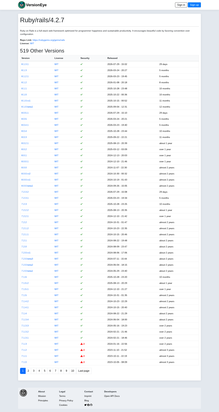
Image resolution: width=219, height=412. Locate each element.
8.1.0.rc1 (25, 100)
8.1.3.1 (25, 64)
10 (72, 370)
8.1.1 (24, 88)
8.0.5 (24, 119)
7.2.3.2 (25, 192)
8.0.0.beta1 (27, 185)
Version (25, 58)
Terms (62, 396)
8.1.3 (24, 70)
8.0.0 (24, 167)
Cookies (63, 405)
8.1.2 (24, 82)
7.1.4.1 (25, 307)
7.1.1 (24, 356)
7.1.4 (24, 313)
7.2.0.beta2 (27, 265)
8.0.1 (24, 155)
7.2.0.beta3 (27, 258)
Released (112, 58)
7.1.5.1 (25, 289)
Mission (42, 396)
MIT (32, 43)
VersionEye (36, 5)
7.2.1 (24, 240)
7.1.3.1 (25, 337)
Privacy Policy (66, 400)
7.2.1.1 (25, 234)
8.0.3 (24, 137)
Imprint (87, 396)
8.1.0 (24, 94)
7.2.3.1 (25, 198)
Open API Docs (112, 396)
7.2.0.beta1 (27, 271)
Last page (83, 370)
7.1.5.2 (25, 283)
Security (84, 58)
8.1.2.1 (25, 76)
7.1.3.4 (25, 319)
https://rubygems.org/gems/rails (49, 40)
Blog (86, 400)
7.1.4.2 (25, 301)
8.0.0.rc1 (25, 179)
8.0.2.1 (25, 143)
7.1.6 (24, 277)
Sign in (181, 5)
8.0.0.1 (25, 161)
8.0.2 (24, 149)
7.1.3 (24, 344)
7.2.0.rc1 (25, 252)
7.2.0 (24, 246)
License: (24, 43)
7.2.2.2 (25, 210)
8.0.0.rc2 (25, 173)
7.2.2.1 (25, 216)
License (59, 58)
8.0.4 (24, 131)
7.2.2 (24, 222)
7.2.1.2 (25, 228)
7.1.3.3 (25, 325)
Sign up (194, 5)
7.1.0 (24, 362)
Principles (43, 400)
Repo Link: (26, 40)
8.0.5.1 (25, 113)
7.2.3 (24, 204)
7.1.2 (24, 350)
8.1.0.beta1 (27, 106)
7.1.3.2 (25, 331)
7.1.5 (24, 295)
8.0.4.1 (25, 125)
